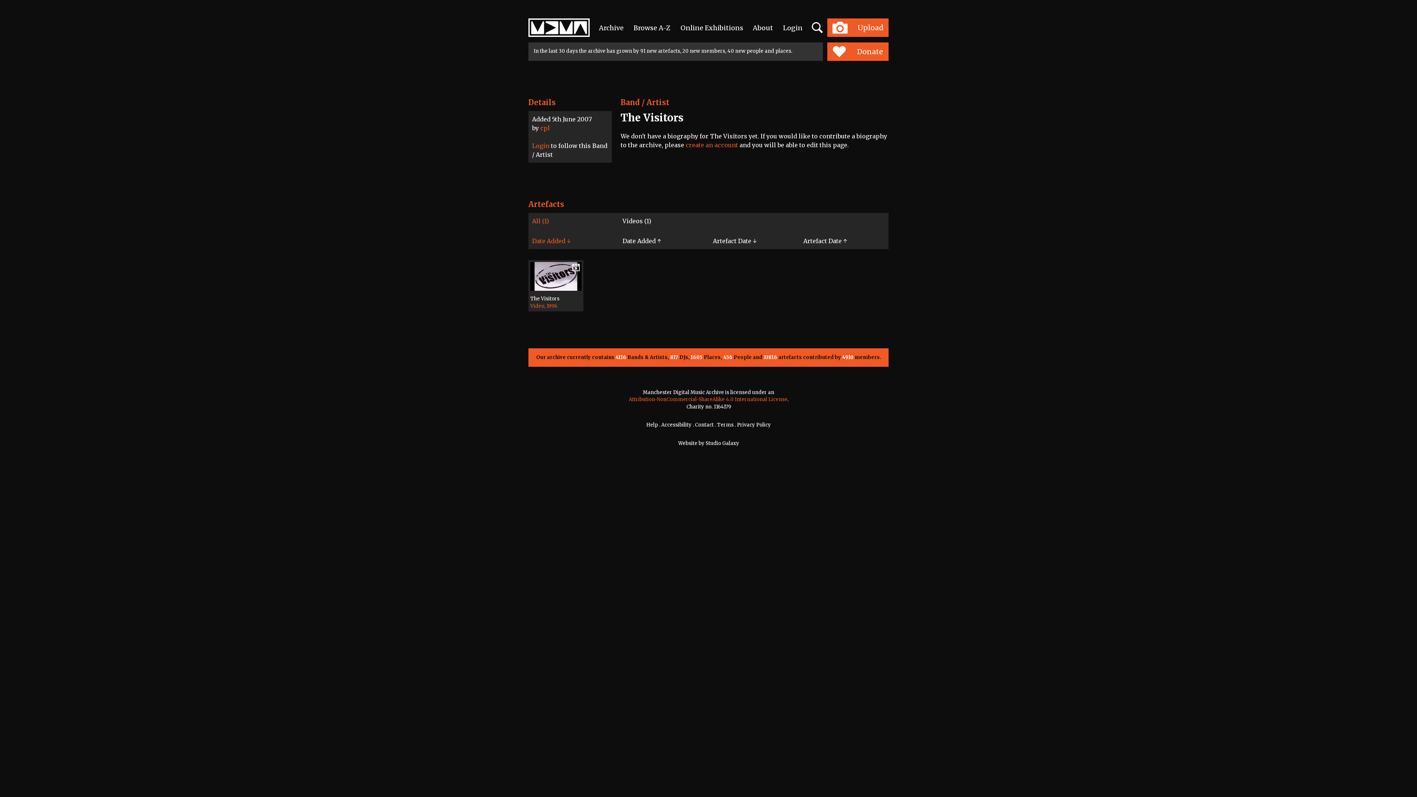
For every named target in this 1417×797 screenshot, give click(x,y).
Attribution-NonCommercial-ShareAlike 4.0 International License (708, 399)
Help (652, 425)
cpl (545, 128)
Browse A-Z (652, 28)
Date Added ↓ (551, 241)
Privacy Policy (754, 425)
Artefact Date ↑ (825, 241)
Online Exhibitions (711, 28)
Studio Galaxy (722, 443)
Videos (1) (637, 221)
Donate (870, 51)
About (763, 28)
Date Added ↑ (642, 241)
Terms (725, 425)
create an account (712, 145)
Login (793, 28)
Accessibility (676, 425)
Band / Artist (645, 102)
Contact (704, 425)
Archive (611, 28)
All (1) (540, 221)
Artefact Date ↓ (734, 241)
